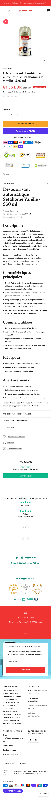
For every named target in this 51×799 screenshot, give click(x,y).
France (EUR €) (10, 763)
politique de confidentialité (34, 714)
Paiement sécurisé (14, 448)
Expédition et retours (16, 437)
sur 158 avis (25, 505)
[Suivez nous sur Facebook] (31, 739)
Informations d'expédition (33, 699)
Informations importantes (15, 421)
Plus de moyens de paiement (25, 137)
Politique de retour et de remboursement (37, 692)
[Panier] (46, 11)
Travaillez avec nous (11, 754)
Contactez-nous (9, 750)
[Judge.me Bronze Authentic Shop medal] (37, 589)
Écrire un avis (26, 476)
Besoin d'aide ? (9, 428)
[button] (23, 538)
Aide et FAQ (8, 745)
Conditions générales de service (37, 707)
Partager (6, 174)
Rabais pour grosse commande (17, 414)
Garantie (10, 443)
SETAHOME (7, 68)
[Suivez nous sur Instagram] (36, 739)
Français (23, 763)
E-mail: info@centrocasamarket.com (13, 738)
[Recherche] (9, 11)
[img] (25, 502)
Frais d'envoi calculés (19, 92)
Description (8, 183)
